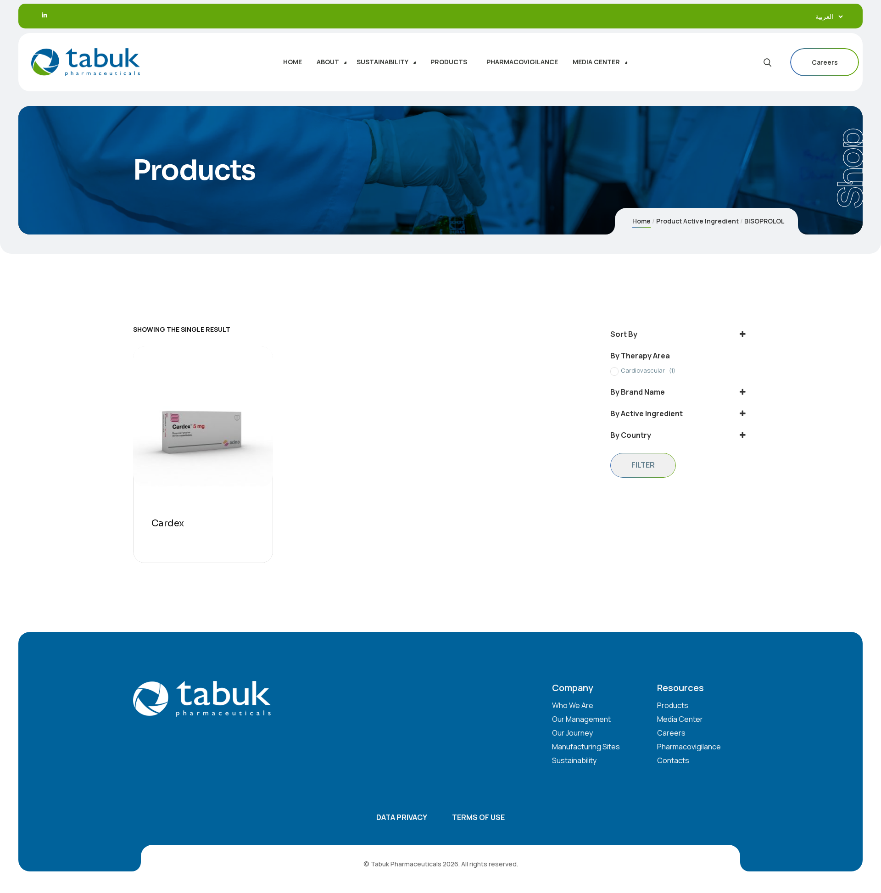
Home (641, 221)
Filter (643, 465)
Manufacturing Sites (586, 747)
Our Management (581, 719)
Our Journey (572, 733)
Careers (825, 62)
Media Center (680, 719)
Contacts (673, 760)
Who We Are (572, 705)
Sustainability (574, 760)
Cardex (167, 523)
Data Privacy (401, 817)
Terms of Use (478, 817)
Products (672, 705)
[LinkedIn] (44, 15)
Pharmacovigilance (689, 747)
